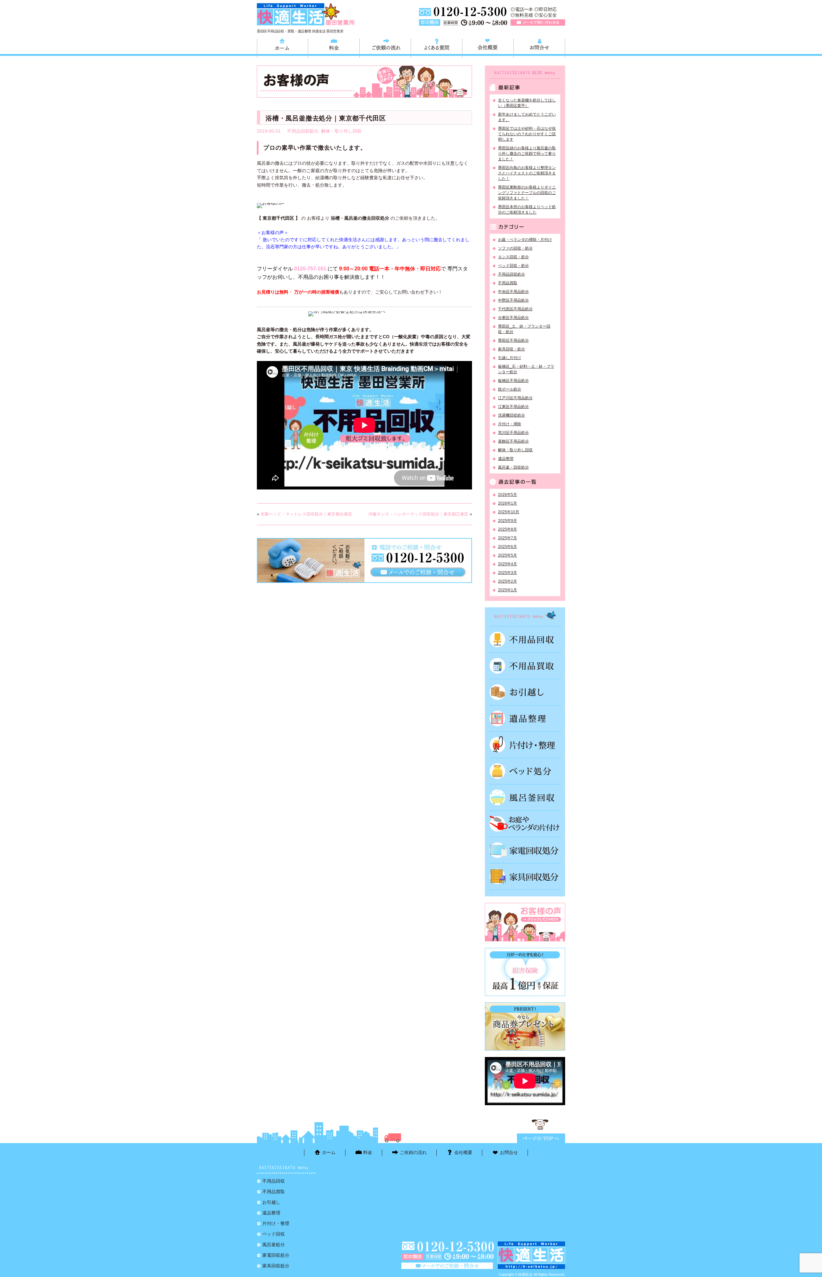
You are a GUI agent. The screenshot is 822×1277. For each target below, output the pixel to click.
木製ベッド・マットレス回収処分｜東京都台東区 (306, 514)
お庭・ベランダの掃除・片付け (525, 239)
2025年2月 (507, 581)
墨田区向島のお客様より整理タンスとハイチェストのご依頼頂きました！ (527, 173)
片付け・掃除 (509, 424)
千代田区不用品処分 (515, 309)
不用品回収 (525, 639)
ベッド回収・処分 (513, 265)
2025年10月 (508, 512)
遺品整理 (505, 458)
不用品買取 (507, 283)
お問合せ (539, 47)
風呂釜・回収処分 (513, 467)
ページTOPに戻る (541, 1138)
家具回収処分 (525, 876)
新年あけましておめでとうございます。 (527, 117)
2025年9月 (507, 520)
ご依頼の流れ (385, 47)
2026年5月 (507, 494)
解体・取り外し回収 (341, 131)
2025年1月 (507, 590)
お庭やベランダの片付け (525, 824)
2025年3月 (507, 572)
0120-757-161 (310, 268)
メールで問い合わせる (538, 22)
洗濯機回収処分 (511, 415)
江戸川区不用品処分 (515, 398)
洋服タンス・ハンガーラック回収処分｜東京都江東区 (418, 514)
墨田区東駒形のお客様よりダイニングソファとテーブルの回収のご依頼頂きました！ (527, 192)
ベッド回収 (525, 771)
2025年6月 (507, 546)
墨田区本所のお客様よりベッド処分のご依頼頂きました (527, 210)
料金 (333, 47)
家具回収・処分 (511, 349)
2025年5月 (507, 555)
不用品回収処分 (303, 131)
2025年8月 (507, 529)
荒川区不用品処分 (513, 432)
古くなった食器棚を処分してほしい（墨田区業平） (527, 103)
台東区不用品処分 (513, 317)
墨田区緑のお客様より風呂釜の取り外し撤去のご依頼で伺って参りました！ (527, 153)
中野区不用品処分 (513, 300)
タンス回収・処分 (513, 257)
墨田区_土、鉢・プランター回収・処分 (524, 329)
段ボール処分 (509, 389)
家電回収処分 (525, 850)
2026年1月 (507, 503)
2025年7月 (507, 538)
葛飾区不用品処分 (513, 441)
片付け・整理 (525, 745)
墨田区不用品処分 (513, 340)
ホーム (282, 47)
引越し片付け (509, 358)
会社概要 (487, 47)
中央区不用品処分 (513, 291)
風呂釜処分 (525, 797)
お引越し (525, 692)
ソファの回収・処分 (515, 248)
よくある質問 (436, 47)
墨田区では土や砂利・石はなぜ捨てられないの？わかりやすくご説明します (527, 134)
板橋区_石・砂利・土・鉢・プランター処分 (526, 369)
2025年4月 (507, 564)
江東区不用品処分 (513, 406)
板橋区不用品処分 (513, 380)
